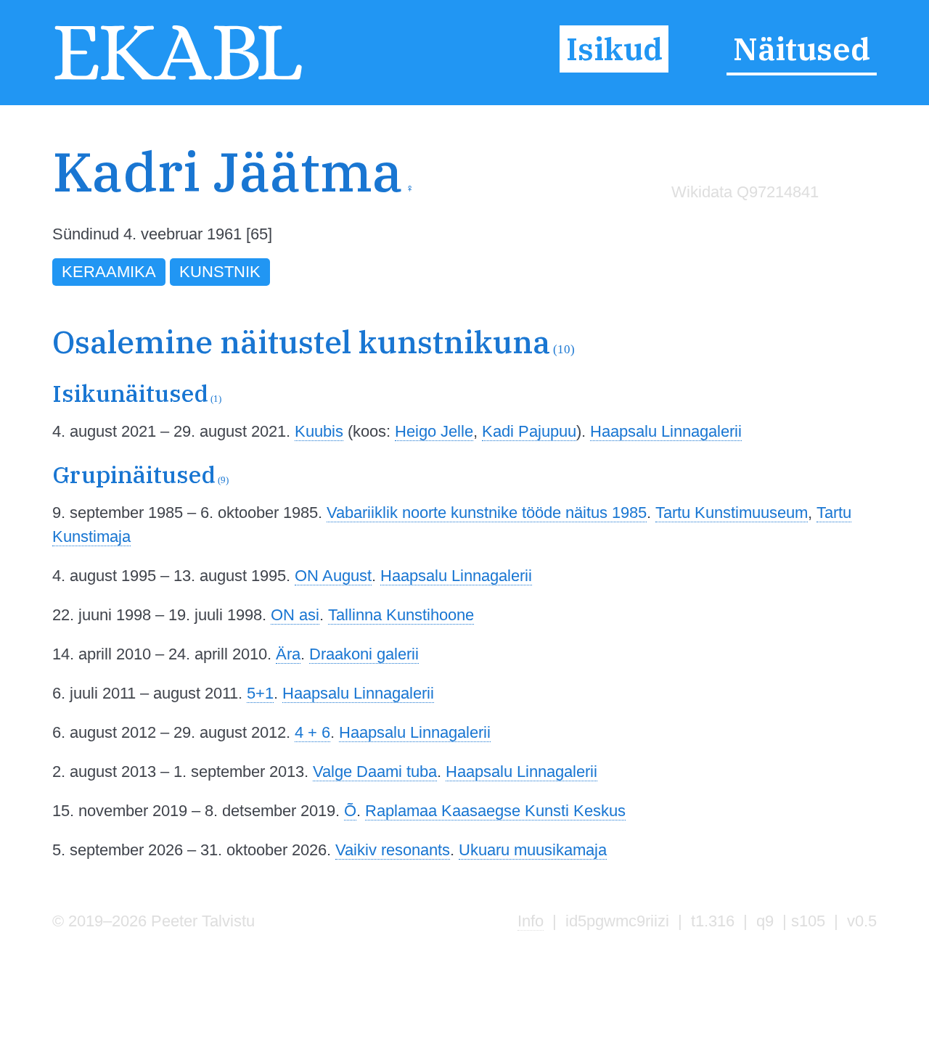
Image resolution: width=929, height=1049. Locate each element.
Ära (288, 654)
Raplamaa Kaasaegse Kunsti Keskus (495, 811)
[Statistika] (741, 222)
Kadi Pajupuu (529, 431)
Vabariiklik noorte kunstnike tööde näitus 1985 (487, 512)
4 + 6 (312, 732)
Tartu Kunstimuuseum (731, 512)
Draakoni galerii (364, 654)
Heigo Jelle (434, 431)
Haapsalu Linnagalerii (666, 431)
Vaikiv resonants (392, 850)
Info (530, 921)
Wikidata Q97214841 (745, 192)
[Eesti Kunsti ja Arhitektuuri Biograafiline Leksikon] (178, 79)
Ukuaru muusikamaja (533, 850)
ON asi (295, 615)
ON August (333, 576)
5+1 (260, 693)
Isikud (614, 49)
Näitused (801, 49)
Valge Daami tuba (375, 771)
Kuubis (319, 431)
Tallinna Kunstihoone (401, 615)
